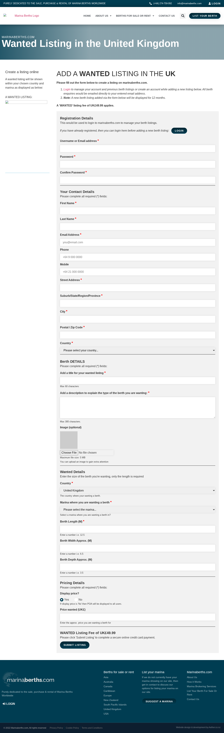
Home (87, 15)
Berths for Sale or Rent (133, 15)
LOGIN (179, 130)
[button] (183, 16)
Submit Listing (75, 645)
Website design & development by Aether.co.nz (198, 727)
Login (67, 89)
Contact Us (167, 15)
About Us (101, 15)
